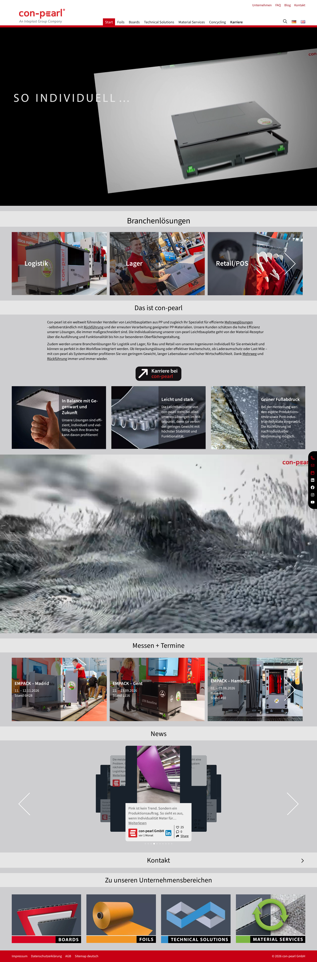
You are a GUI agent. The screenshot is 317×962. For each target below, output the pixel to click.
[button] (24, 803)
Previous (24, 263)
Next (290, 263)
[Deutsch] (294, 22)
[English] (303, 22)
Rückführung (93, 327)
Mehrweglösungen (239, 322)
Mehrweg (250, 353)
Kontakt (158, 860)
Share (185, 836)
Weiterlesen (107, 811)
